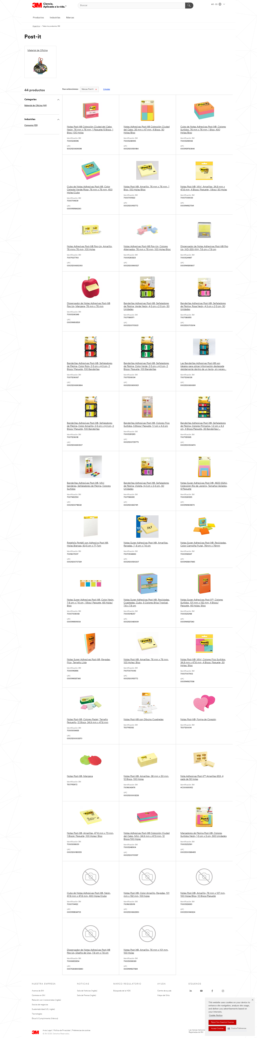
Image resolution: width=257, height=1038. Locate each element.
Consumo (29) (31, 125)
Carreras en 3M (38, 995)
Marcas (70, 18)
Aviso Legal (47, 1030)
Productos (38, 18)
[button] (237, 1028)
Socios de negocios (40, 1005)
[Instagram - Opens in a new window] (223, 991)
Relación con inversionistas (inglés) (46, 1000)
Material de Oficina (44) (35, 106)
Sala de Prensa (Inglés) (86, 995)
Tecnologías (37, 1014)
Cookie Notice (215, 1015)
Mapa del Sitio (163, 995)
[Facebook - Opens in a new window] (212, 991)
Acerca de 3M (38, 991)
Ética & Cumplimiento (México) (45, 1019)
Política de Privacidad (62, 1030)
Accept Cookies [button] (217, 1029)
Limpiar (106, 89)
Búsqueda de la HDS (122, 991)
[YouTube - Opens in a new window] (201, 991)
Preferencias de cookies (81, 1030)
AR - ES (214, 4)
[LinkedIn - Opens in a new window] (190, 991)
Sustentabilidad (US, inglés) (43, 1009)
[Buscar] (189, 5)
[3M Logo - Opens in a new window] (49, 5)
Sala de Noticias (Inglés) (87, 991)
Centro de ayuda (164, 991)
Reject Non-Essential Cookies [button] (222, 1022)
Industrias (55, 18)
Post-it (87, 89)
